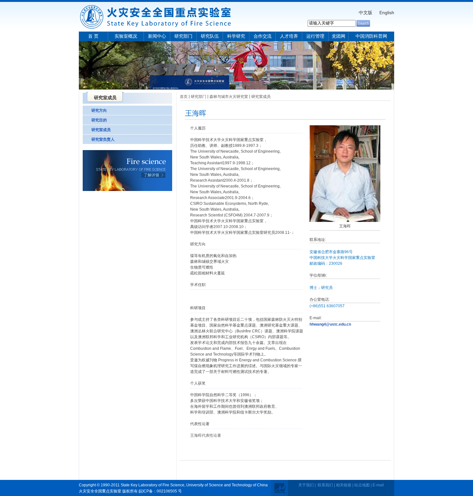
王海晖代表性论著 (205, 435)
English (386, 12)
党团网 (338, 36)
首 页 (93, 36)
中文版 (365, 12)
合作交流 (263, 36)
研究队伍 (210, 36)
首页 (184, 96)
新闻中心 (157, 36)
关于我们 (306, 485)
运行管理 (315, 36)
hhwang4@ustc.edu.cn (330, 324)
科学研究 (236, 36)
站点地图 (362, 485)
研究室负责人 (103, 139)
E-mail (378, 485)
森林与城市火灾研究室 (228, 96)
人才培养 (289, 36)
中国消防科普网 (371, 36)
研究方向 (99, 110)
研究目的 (99, 120)
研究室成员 (101, 130)
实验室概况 (126, 36)
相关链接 (343, 485)
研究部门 (183, 36)
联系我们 (325, 485)
